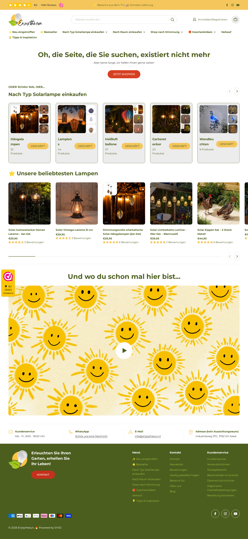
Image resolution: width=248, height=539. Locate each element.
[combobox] (124, 20)
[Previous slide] (229, 91)
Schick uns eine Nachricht (91, 436)
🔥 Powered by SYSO (48, 527)
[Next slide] (237, 91)
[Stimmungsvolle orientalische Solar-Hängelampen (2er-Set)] (124, 203)
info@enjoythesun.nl (148, 436)
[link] (43, 109)
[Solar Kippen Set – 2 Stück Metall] (218, 203)
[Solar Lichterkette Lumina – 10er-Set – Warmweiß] (171, 203)
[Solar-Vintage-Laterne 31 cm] (77, 203)
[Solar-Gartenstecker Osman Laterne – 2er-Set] (29, 203)
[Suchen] (172, 20)
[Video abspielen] (124, 351)
